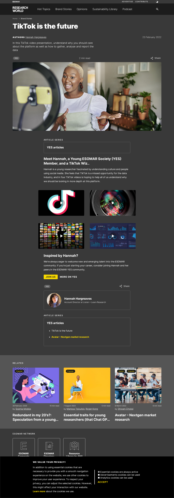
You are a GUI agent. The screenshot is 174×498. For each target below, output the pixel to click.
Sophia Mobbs (23, 409)
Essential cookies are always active (119, 472)
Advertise (127, 2)
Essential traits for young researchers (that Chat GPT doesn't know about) (86, 417)
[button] (61, 203)
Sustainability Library (104, 9)
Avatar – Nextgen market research (70, 337)
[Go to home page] (20, 9)
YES (16, 58)
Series (121, 371)
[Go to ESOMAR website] (16, 1)
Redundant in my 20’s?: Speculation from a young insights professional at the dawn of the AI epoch (35, 417)
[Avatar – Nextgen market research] (138, 385)
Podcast (127, 9)
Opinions (82, 9)
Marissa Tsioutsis (76, 409)
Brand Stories (63, 9)
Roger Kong (92, 409)
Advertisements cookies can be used (120, 474)
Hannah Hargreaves (35, 37)
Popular (19, 371)
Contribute (141, 2)
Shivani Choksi (125, 409)
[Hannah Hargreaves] (54, 300)
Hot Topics (43, 9)
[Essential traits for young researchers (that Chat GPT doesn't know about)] (87, 385)
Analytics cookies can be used (116, 477)
